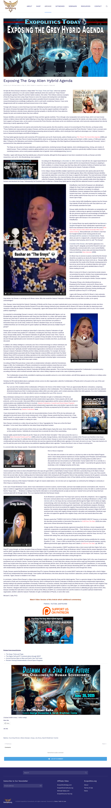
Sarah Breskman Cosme (50, 738)
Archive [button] (48, 6)
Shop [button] (38, 6)
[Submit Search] (86, 772)
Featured (52, 85)
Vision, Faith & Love (60, 801)
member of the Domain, (78, 244)
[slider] (33, 293)
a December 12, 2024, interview (71, 161)
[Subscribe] (40, 786)
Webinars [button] (73, 6)
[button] (107, 6)
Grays (32, 738)
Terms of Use (88, 788)
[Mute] (61, 294)
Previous (8, 744)
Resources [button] (85, 6)
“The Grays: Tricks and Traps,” (44, 90)
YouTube (54, 604)
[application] (35, 239)
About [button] (29, 6)
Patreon (47, 604)
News (86, 791)
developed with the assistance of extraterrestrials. (85, 236)
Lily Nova (38, 738)
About (86, 785)
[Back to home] (10, 6)
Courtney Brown (14, 738)
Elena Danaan (25, 738)
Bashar (5, 738)
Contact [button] (98, 6)
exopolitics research (43, 85)
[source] (69, 151)
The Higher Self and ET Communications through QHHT (23, 656)
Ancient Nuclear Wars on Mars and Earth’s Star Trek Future (24, 658)
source (25, 377)
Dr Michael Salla (15, 85)
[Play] (6, 294)
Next (103, 744)
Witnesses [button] (60, 6)
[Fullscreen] (64, 294)
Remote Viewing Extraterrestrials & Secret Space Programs (24, 660)
